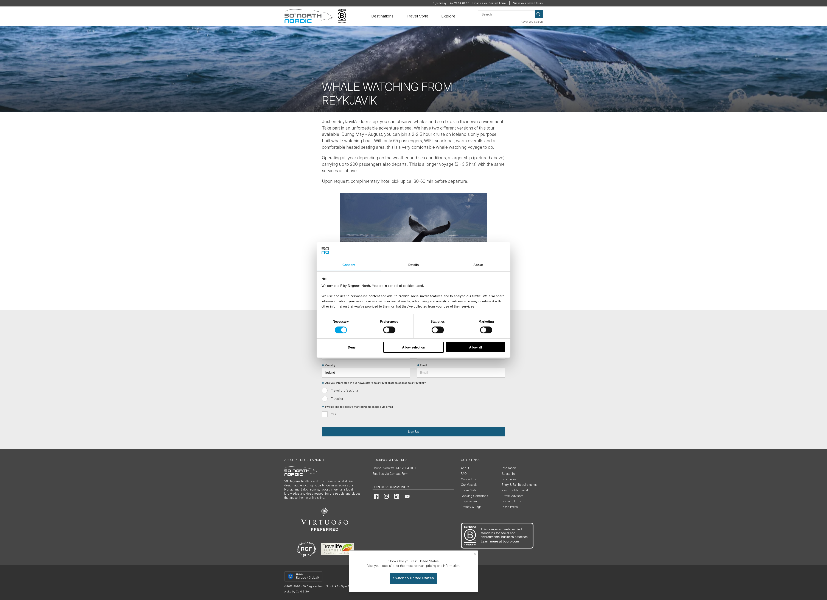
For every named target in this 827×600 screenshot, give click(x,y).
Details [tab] (413, 265)
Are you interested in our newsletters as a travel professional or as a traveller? (375, 383)
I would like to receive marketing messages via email (359, 406)
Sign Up (413, 432)
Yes (333, 414)
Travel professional (345, 390)
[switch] (389, 330)
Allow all (475, 347)
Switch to (413, 578)
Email (423, 365)
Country (330, 365)
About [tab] (478, 265)
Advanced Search (532, 21)
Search (539, 14)
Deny (352, 347)
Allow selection (413, 347)
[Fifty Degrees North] (308, 16)
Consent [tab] (348, 265)
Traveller (337, 399)
